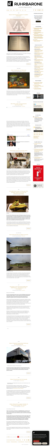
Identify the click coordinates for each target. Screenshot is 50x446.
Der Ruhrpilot (35, 39)
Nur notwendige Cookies (37, 443)
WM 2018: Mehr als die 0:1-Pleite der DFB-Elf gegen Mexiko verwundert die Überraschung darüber (18, 192)
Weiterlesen (28, 97)
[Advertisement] (18, 334)
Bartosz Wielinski (21, 388)
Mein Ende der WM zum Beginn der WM (18, 234)
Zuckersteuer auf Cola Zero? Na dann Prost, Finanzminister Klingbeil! (38, 72)
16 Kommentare (24, 345)
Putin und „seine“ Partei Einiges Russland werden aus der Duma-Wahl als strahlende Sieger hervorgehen (38, 35)
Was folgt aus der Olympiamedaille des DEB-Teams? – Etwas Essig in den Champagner (19, 287)
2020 (39, 134)
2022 (34, 134)
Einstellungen (45, 443)
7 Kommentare (22, 406)
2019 (41, 134)
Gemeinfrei (27, 51)
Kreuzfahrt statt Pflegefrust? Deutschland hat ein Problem (37, 30)
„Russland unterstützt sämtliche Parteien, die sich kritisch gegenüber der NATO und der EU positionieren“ (38, 38)
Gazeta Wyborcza (15, 388)
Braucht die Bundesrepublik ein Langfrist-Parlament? (18, 15)
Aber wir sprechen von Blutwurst (18, 70)
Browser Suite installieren (38, 110)
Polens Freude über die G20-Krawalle (18, 379)
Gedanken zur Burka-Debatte (38, 117)
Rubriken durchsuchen (36, 136)
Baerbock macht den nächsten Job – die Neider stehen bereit (38, 40)
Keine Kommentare (22, 380)
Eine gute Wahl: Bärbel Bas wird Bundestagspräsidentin (38, 157)
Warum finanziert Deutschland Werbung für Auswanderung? (18, 344)
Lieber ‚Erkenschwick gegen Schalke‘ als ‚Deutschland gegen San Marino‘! (18, 405)
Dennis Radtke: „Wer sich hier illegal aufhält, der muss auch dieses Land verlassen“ (38, 47)
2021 (37, 134)
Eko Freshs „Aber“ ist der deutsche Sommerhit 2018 (19, 104)
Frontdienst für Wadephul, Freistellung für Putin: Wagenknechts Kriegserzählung (38, 33)
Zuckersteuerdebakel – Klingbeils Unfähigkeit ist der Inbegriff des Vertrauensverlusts (38, 29)
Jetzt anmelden (38, 21)
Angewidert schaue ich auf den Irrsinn (18, 150)
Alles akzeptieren (36, 441)
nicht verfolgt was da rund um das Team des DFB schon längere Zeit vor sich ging (18, 224)
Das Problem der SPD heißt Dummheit (37, 144)
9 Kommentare (24, 71)
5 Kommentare (23, 106)
